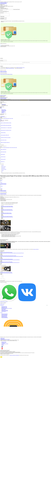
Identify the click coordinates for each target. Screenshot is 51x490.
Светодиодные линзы (4, 306)
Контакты (3, 112)
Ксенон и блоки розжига (5, 315)
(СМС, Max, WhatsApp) (5, 339)
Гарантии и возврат (4, 342)
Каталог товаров (4, 109)
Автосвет (1, 312)
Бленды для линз (4, 311)
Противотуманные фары (6, 118)
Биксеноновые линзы (4, 307)
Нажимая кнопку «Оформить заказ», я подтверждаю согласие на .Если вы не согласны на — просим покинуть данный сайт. (12, 68)
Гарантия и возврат (4, 110)
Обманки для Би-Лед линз (5, 310)
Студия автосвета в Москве (5, 343)
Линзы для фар (11, 118)
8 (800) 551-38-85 (4, 104)
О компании (3, 111)
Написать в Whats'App (36, 249)
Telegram (1, 74)
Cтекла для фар (3, 309)
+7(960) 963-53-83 (2, 116)
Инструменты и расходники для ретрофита (7, 308)
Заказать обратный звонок (5, 105)
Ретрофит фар (2, 305)
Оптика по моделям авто (5, 314)
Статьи (2, 344)
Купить (1, 189)
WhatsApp (9, 74)
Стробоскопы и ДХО (4, 316)
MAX (5, 74)
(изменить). (1, 58)
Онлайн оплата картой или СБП (5, 45)
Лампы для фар (15, 147)
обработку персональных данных (20, 67)
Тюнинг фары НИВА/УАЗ (5, 317)
